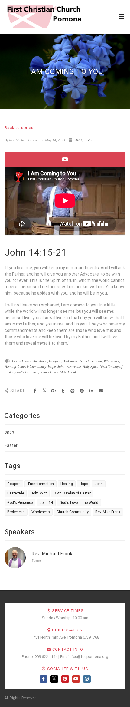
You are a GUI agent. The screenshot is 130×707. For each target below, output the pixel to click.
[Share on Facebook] (35, 391)
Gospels (55, 361)
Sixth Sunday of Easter (72, 493)
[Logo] (44, 16)
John (60, 367)
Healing (10, 367)
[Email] (100, 391)
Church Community (32, 367)
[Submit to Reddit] (82, 391)
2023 (78, 140)
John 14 (45, 372)
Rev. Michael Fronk (52, 553)
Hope (52, 367)
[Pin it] (72, 391)
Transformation (90, 361)
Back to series (19, 127)
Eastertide (73, 367)
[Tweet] (44, 391)
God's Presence (26, 372)
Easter (88, 140)
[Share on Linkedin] (91, 391)
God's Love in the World (29, 361)
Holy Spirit (90, 367)
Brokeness (70, 361)
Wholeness (111, 361)
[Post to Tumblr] (63, 391)
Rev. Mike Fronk (64, 372)
